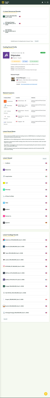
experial (7, 222)
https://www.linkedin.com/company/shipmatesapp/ (26, 70)
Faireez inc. (8, 216)
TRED (6, 202)
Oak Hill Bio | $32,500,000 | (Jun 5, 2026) (10, 31)
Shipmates (15, 55)
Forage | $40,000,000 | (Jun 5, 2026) (11, 16)
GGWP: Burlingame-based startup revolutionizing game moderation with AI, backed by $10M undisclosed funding (24, 149)
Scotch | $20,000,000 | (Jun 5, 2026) (14, 306)
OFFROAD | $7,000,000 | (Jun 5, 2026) (14, 266)
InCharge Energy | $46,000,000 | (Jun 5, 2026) (10, 23)
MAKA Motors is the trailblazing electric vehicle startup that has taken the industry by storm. (24, 139)
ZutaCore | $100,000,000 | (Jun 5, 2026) (15, 240)
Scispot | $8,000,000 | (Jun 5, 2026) (14, 299)
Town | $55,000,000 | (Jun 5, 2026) (14, 253)
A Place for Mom (9, 196)
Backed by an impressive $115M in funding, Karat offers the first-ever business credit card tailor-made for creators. (25, 142)
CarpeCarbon (8, 176)
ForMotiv (7, 163)
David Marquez (21, 78)
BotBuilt (7, 209)
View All (36, 41)
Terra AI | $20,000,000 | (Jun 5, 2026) (14, 246)
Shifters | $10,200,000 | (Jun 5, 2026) (14, 273)
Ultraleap (7, 189)
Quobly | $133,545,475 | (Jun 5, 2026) (14, 279)
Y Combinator (10, 101)
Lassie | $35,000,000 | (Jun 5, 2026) (14, 260)
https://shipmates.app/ (20, 68)
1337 (6, 183)
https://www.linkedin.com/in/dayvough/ (29, 84)
